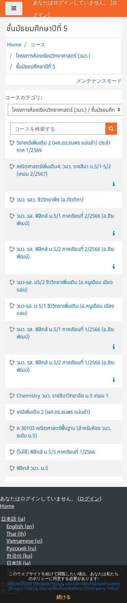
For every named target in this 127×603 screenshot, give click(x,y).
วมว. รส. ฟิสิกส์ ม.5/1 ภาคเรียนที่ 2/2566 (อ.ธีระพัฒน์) (65, 219)
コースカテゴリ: (23, 97)
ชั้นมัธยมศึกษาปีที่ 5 (35, 66)
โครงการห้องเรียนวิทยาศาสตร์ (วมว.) (53, 55)
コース (37, 44)
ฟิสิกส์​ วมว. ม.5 (32, 468)
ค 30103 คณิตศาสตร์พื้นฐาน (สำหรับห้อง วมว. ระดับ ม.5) (64, 432)
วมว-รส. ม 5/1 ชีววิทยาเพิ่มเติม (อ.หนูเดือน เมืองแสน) (65, 309)
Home (14, 44)
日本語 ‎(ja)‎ (13, 518)
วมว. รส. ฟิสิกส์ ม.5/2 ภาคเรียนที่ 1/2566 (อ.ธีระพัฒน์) (65, 366)
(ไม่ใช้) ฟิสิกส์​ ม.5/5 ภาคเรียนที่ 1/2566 (56, 451)
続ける (64, 597)
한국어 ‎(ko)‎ (19, 555)
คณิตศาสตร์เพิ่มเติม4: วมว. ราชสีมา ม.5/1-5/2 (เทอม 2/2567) (64, 170)
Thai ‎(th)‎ (16, 533)
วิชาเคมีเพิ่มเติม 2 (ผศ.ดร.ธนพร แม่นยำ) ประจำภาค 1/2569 (63, 146)
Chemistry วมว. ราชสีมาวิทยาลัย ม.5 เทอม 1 (62, 395)
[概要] (115, 183)
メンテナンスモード (99, 80)
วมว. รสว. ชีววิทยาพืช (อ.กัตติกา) (50, 199)
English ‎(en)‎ (20, 526)
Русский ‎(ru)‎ (21, 548)
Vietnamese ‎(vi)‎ (24, 540)
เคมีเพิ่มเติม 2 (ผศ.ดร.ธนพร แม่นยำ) (53, 411)
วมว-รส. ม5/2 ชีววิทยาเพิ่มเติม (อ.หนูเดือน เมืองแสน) (65, 286)
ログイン (89, 498)
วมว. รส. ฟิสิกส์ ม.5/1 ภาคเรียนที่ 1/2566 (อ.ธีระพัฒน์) (65, 333)
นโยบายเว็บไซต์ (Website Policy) (35, 583)
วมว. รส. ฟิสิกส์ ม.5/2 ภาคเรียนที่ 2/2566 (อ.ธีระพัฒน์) (65, 252)
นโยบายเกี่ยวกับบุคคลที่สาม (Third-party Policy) (79, 588)
